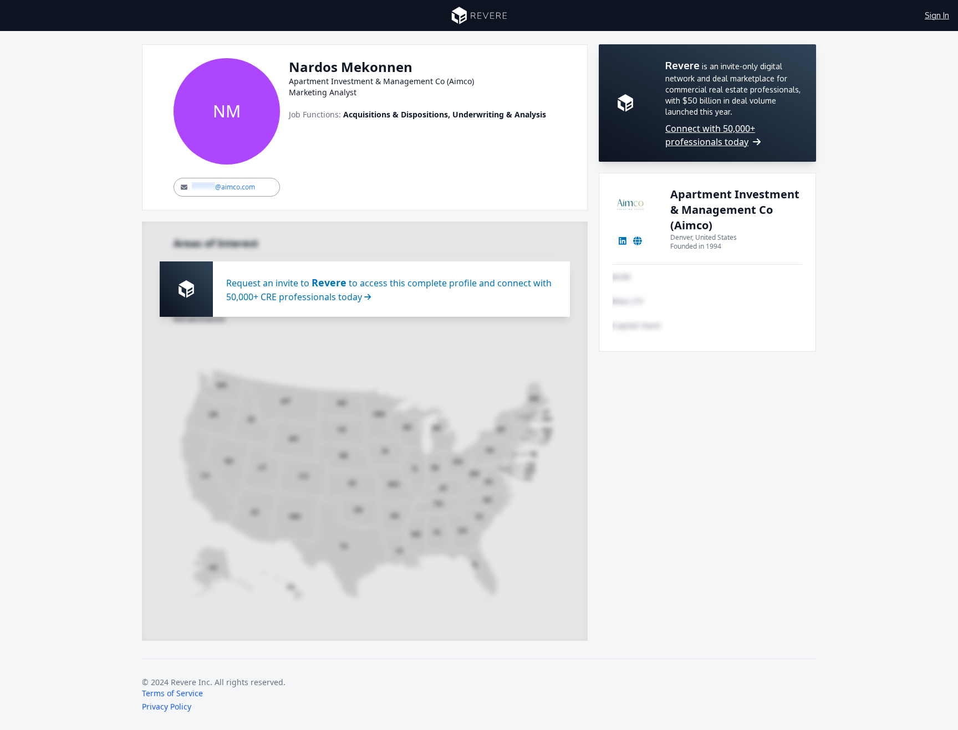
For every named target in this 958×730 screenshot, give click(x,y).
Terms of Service (172, 693)
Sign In (937, 15)
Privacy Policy (166, 706)
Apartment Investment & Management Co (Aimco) (734, 210)
